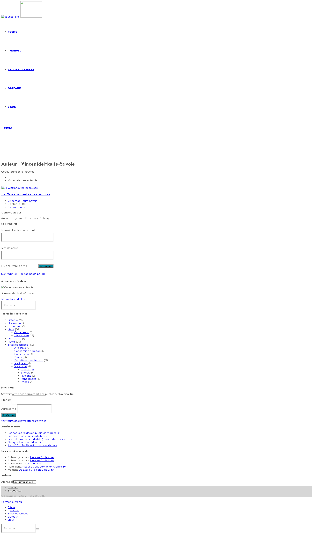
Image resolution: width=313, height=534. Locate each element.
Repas (25, 381)
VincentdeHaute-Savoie (22, 200)
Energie (25, 372)
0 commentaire (17, 207)
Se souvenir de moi (16, 265)
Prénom (6, 399)
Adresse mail (9, 408)
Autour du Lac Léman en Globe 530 (44, 466)
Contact (13, 487)
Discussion (14, 323)
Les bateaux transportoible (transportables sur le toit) (41, 439)
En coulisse (15, 326)
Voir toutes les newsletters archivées (23, 420)
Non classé (14, 338)
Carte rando (21, 332)
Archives (6, 481)
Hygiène (26, 375)
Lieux (11, 329)
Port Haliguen (35, 463)
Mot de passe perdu (32, 274)
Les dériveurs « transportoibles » (27, 436)
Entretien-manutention (28, 360)
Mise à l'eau (21, 335)
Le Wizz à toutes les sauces (25, 194)
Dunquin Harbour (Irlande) (24, 442)
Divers (18, 357)
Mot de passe (9, 247)
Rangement (28, 378)
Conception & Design (27, 350)
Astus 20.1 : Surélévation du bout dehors (32, 445)
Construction (22, 354)
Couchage (27, 369)
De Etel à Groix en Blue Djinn (36, 469)
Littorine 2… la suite (42, 457)
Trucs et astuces (18, 344)
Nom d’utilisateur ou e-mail (18, 230)
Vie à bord (20, 366)
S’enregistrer (9, 274)
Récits (11, 341)
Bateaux (13, 320)
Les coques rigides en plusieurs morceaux (34, 432)
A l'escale (20, 347)
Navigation (21, 363)
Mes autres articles (12, 299)
